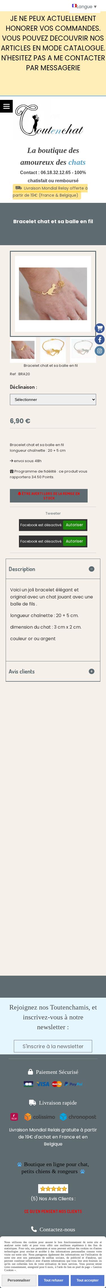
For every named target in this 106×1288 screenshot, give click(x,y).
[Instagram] (100, 351)
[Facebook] (100, 340)
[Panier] (100, 328)
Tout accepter (88, 1280)
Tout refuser (53, 1280)
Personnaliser (19, 1280)
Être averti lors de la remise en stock (50, 495)
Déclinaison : (23, 387)
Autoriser (74, 525)
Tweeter (53, 513)
